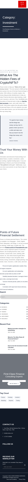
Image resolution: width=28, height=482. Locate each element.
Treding (18, 400)
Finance (3, 311)
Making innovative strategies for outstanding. (17, 329)
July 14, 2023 (11, 332)
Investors (17, 397)
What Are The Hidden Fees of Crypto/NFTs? (10, 79)
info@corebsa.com (8, 433)
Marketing (3, 400)
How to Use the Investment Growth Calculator (17, 346)
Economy (4, 309)
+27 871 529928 (8, 436)
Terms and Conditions (11, 479)
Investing (10, 397)
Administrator (4, 72)
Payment (11, 400)
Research (4, 318)
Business (4, 307)
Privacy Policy (22, 479)
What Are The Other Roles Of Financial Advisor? (16, 338)
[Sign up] (24, 465)
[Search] (15, 4)
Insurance (4, 314)
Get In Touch (13, 383)
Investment (12, 70)
